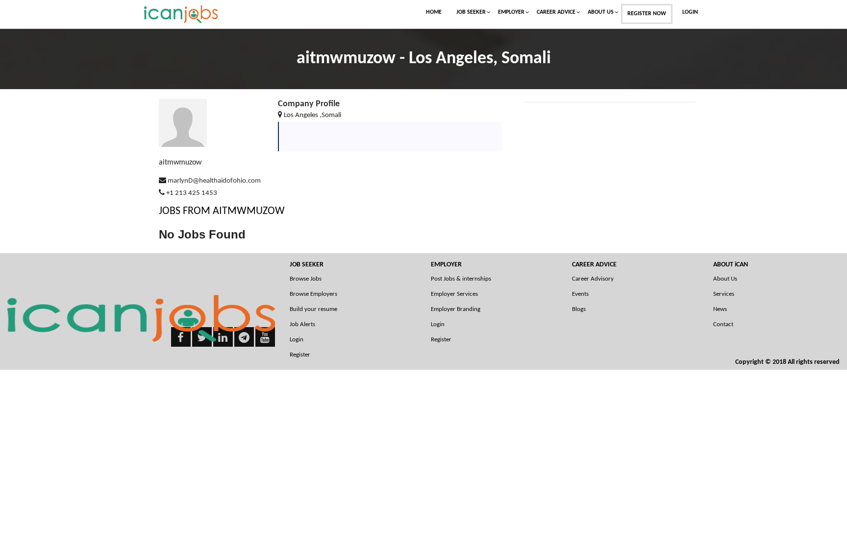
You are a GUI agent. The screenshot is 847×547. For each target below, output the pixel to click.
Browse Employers (313, 294)
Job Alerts (302, 324)
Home (434, 12)
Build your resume (313, 309)
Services (723, 294)
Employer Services (454, 294)
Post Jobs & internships (461, 279)
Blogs (579, 309)
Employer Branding (455, 309)
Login (690, 12)
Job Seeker (471, 12)
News (720, 309)
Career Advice (556, 12)
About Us (601, 12)
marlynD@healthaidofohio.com (214, 181)
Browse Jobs (306, 279)
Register (300, 355)
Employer (511, 12)
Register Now (646, 14)
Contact (723, 324)
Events (580, 294)
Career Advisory (593, 279)
